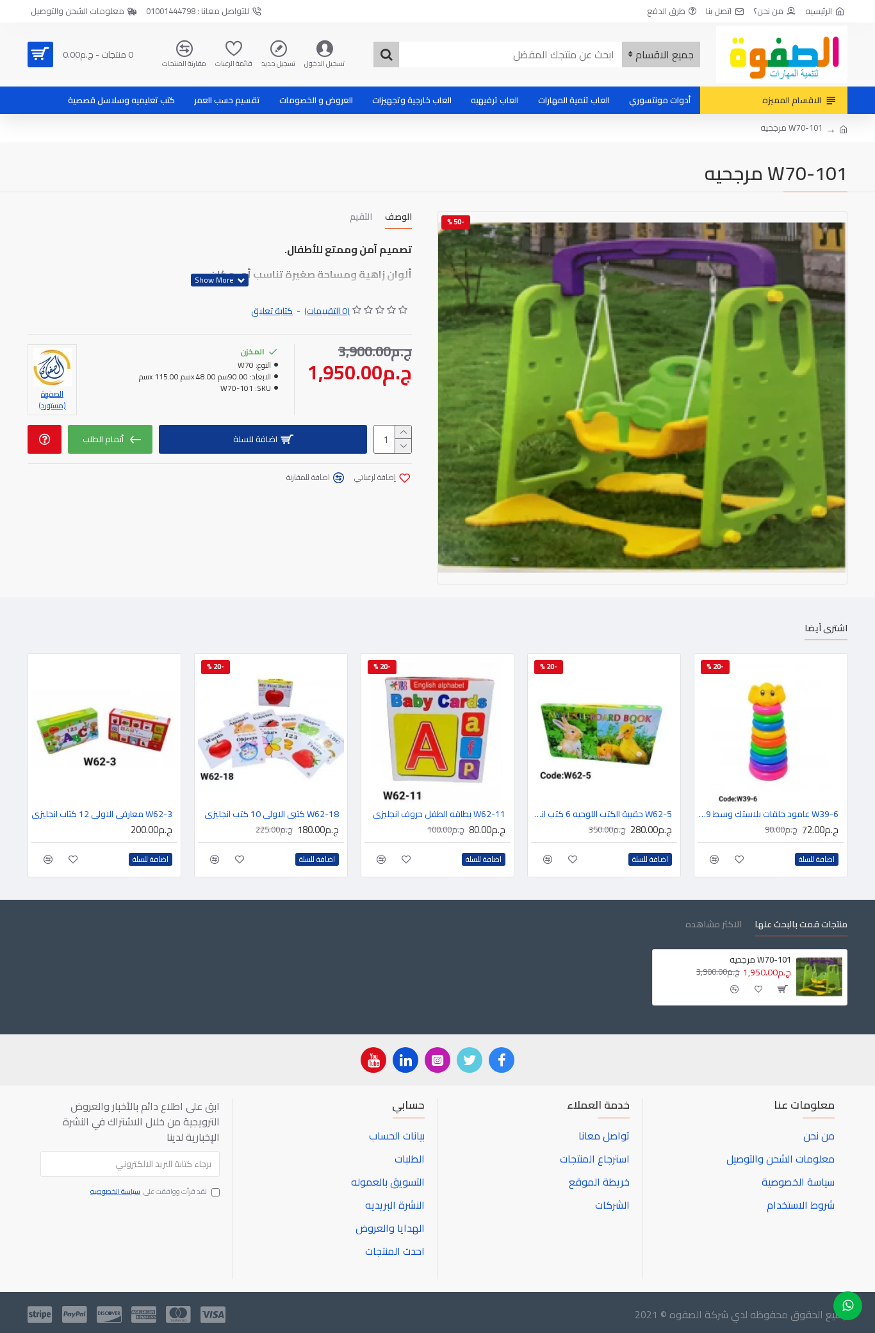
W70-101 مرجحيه (760, 959)
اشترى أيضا (826, 629)
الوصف (398, 218)
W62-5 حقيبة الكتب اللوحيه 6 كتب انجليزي (601, 814)
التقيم (361, 218)
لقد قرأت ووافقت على (148, 1192)
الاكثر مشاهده (713, 925)
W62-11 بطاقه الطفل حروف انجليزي (439, 814)
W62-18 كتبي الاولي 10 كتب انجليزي (271, 814)
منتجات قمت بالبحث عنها (801, 925)
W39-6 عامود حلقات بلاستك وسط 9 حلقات (768, 814)
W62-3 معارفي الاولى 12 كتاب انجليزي (101, 814)
